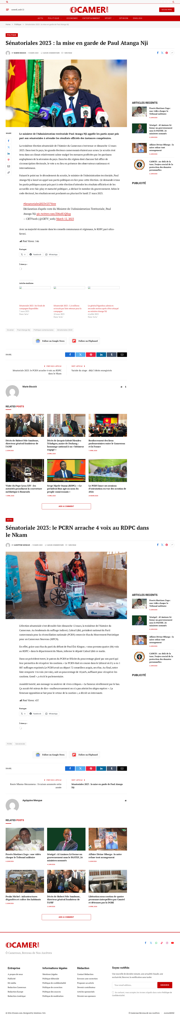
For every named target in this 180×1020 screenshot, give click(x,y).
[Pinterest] (9, 159)
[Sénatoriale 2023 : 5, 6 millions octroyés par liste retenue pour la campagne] (69, 295)
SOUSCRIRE (167, 10)
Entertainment (91, 18)
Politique (53, 18)
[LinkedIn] (9, 153)
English (137, 18)
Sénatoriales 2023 (64, 330)
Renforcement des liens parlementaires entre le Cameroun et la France (107, 443)
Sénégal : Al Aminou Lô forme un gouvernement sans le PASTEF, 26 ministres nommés (160, 129)
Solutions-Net (39, 1013)
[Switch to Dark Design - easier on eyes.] (173, 2)
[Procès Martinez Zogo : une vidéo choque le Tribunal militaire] (139, 111)
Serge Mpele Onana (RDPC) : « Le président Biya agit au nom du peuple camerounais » (64, 488)
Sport (108, 18)
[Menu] (7, 9)
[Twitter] (9, 147)
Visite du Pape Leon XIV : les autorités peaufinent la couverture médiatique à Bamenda (24, 488)
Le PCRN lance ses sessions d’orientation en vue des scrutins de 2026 (107, 488)
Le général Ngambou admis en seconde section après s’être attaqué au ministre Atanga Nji (103, 308)
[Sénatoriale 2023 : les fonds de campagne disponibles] (35, 295)
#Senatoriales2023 (34, 203)
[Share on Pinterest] (167, 53)
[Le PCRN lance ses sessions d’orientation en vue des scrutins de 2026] (108, 470)
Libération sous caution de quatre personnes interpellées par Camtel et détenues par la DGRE (107, 899)
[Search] (7, 2)
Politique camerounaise (44, 330)
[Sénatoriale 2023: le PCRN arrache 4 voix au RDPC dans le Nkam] (66, 585)
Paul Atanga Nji (23, 330)
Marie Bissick (20, 53)
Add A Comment (66, 506)
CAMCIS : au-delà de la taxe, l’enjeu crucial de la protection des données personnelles (161, 165)
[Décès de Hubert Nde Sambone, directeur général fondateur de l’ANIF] (25, 425)
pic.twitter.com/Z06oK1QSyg (54, 213)
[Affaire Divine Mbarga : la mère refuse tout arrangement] (139, 148)
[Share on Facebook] (158, 53)
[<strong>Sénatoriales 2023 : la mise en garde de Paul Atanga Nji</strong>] (66, 93)
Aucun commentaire (51, 53)
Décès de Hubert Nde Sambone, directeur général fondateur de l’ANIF (22, 443)
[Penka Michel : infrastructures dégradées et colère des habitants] (25, 881)
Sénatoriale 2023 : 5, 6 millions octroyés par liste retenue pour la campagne (67, 308)
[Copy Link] (9, 172)
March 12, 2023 (65, 219)
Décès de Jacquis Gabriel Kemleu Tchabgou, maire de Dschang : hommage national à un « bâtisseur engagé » (65, 445)
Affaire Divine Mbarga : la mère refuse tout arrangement (161, 147)
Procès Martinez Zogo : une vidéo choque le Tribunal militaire (160, 111)
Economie (72, 18)
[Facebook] (9, 140)
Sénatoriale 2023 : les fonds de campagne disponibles (32, 307)
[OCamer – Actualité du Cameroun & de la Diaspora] (90, 10)
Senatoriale (20, 744)
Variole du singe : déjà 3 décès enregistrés (91, 370)
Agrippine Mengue (22, 545)
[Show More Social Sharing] (172, 53)
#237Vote (50, 203)
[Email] (9, 166)
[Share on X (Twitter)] (162, 53)
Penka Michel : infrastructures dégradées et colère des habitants (23, 898)
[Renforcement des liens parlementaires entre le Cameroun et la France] (108, 425)
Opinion (123, 18)
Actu (40, 18)
